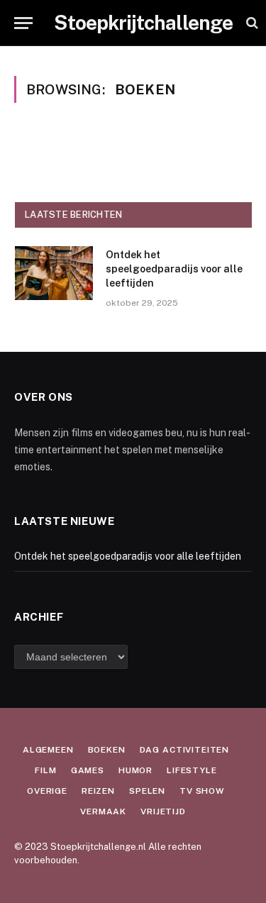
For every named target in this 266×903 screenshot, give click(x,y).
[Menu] (23, 23)
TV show (202, 791)
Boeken (107, 750)
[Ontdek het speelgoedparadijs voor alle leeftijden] (54, 273)
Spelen (147, 791)
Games (87, 770)
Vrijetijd (163, 811)
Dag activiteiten (184, 750)
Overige (47, 791)
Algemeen (48, 750)
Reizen (98, 791)
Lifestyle (192, 770)
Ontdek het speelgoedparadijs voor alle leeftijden (174, 269)
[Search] (250, 23)
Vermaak (103, 811)
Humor (135, 770)
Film (45, 770)
